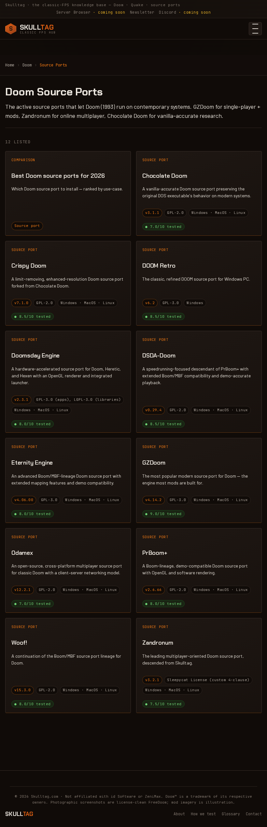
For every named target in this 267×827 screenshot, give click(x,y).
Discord (185, 12)
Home (9, 65)
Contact (254, 813)
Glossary (231, 813)
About (179, 813)
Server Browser (90, 12)
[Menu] (255, 28)
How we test (203, 813)
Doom (27, 65)
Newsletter (142, 12)
